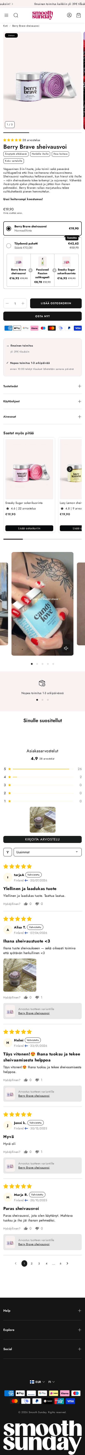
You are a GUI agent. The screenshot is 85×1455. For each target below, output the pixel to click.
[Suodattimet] (7, 852)
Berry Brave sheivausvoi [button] (34, 1013)
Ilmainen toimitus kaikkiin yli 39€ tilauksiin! (41, 3)
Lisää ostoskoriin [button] (29, 528)
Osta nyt (42, 316)
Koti (5, 26)
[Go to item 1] (42, 820)
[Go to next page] (68, 1263)
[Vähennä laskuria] (7, 303)
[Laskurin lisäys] (23, 303)
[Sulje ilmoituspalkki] (81, 3)
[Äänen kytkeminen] (66, 648)
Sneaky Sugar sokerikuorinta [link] (24, 503)
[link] (29, 469)
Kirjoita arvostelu (42, 839)
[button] (6, 15)
